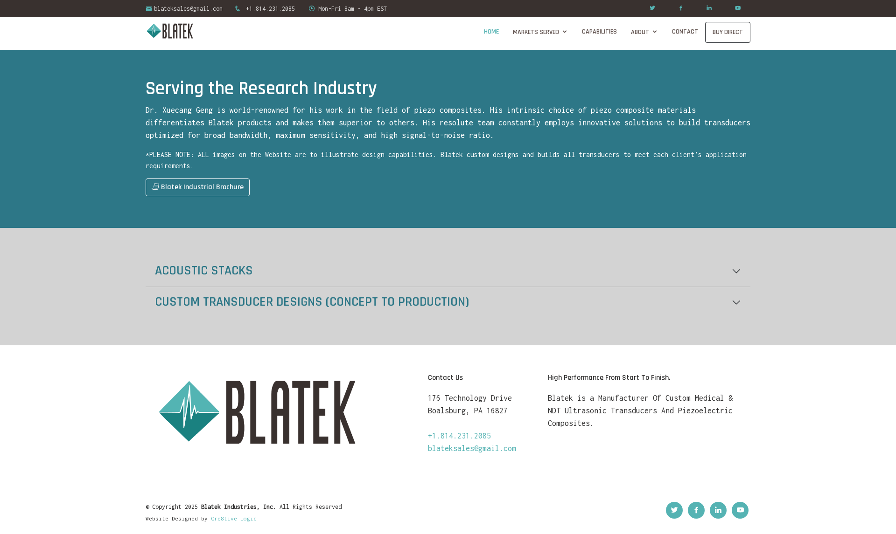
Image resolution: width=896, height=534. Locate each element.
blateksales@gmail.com (188, 8)
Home (491, 31)
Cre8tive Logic (234, 518)
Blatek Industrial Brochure (201, 187)
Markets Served (536, 32)
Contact (685, 31)
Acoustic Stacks (204, 270)
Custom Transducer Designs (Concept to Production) (312, 302)
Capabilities (599, 31)
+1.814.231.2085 (269, 8)
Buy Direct (728, 32)
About (640, 32)
